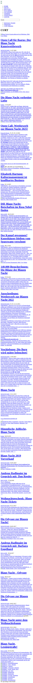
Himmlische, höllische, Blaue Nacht (14, 430)
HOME (6, 6)
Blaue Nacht (8, 389)
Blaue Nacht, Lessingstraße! (9, 645)
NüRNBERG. (16, 222)
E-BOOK (6, 17)
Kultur (2, 104)
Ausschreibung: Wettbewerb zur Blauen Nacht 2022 (14, 296)
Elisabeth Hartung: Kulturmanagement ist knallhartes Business (14, 177)
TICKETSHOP (8, 15)
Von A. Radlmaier (5, 482)
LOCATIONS (8, 12)
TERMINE (7, 14)
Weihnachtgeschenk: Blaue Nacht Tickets (16, 500)
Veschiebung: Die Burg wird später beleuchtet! (14, 351)
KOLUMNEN (8, 10)
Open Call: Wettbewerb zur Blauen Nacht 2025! (14, 127)
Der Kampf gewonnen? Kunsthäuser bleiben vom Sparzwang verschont (15, 238)
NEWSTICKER (5, 50)
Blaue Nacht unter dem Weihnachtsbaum (14, 621)
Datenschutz (7, 24)
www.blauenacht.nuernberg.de (9, 339)
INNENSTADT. (16, 113)
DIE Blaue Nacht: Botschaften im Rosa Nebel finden (16, 207)
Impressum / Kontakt (9, 23)
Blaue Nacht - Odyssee (14, 572)
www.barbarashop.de (17, 616)
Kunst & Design (5, 133)
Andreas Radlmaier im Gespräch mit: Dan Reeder (16, 475)
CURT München (8, 26)
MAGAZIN (7, 9)
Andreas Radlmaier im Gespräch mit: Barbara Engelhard (14, 546)
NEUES (6, 7)
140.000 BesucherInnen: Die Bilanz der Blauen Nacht (14, 269)
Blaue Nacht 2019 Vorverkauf (11, 457)
